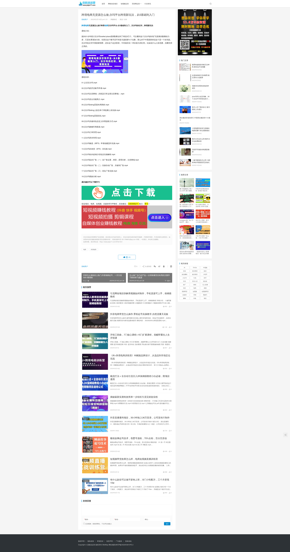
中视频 (205, 267)
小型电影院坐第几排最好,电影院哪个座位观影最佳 (201, 129)
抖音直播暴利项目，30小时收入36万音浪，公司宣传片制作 (140, 417)
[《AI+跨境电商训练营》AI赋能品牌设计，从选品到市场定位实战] (95, 362)
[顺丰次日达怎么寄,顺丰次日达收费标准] (185, 139)
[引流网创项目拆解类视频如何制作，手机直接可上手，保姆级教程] (95, 300)
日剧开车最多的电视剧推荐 (200, 150)
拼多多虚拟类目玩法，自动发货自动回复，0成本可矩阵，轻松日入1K (187, 237)
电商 (106, 25)
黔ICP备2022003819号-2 (124, 545)
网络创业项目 (113, 3)
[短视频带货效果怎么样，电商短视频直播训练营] (95, 465)
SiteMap (105, 545)
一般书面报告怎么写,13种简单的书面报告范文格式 (201, 161)
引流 (194, 278)
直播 (205, 288)
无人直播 (205, 284)
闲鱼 (194, 298)
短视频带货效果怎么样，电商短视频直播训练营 (134, 458)
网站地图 (112, 545)
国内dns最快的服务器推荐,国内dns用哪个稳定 (187, 252)
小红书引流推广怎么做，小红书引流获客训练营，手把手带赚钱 (202, 237)
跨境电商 (85, 25)
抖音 (184, 281)
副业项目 (195, 274)
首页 (103, 3)
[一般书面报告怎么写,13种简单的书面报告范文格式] (185, 160)
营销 (194, 295)
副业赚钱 (184, 274)
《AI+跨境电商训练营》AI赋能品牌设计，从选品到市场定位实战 (140, 357)
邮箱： (117, 519)
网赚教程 (114, 19)
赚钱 (184, 298)
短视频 (195, 291)
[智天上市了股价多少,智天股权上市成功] (185, 107)
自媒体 (184, 295)
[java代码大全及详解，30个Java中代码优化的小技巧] (185, 97)
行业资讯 (148, 3)
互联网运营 (136, 3)
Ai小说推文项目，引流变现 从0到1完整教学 (202, 205)
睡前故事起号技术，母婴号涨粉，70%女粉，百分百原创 (138, 438)
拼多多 (205, 281)
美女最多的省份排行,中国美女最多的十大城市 (195, 119)
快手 (205, 278)
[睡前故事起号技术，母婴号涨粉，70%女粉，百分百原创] (95, 445)
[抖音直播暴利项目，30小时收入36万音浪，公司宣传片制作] (95, 424)
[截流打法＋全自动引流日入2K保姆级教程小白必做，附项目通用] (95, 382)
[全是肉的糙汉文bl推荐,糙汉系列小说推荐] (185, 75)
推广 (184, 284)
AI (184, 267)
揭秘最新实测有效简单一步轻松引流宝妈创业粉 (134, 396)
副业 (205, 271)
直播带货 (184, 291)
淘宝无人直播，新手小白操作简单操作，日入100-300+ (202, 221)
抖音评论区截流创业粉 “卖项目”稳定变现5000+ (202, 190)
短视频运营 (125, 3)
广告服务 (119, 541)
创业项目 (195, 271)
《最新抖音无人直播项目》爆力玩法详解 (202, 252)
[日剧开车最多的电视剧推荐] (185, 150)
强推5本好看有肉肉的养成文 (200, 87)
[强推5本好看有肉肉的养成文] (185, 86)
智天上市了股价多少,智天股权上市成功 (201, 108)
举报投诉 (100, 541)
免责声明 (109, 541)
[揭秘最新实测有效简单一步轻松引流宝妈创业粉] (95, 403)
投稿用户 (85, 19)
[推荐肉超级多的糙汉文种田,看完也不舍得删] (185, 65)
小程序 (205, 274)
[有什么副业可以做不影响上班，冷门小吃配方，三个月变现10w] (95, 486)
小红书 (184, 278)
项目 (205, 298)
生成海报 (148, 266)
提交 (167, 524)
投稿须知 (128, 541)
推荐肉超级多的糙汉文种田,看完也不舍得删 (200, 65)
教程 (194, 284)
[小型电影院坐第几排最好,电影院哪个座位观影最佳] (185, 128)
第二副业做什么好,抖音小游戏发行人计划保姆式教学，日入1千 (187, 205)
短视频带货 (205, 291)
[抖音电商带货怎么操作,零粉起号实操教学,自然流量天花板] (95, 320)
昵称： (87, 519)
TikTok (195, 267)
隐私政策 (91, 541)
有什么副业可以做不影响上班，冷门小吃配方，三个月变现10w (139, 481)
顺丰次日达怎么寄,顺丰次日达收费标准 (201, 140)
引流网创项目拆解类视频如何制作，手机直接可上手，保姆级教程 (140, 295)
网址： (147, 519)
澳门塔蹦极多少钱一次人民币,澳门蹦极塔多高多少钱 (186, 190)
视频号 (205, 295)
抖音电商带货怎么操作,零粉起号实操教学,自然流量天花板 (139, 314)
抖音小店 (195, 281)
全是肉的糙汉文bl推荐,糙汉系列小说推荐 (201, 76)
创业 (184, 271)
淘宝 (184, 288)
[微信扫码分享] (155, 266)
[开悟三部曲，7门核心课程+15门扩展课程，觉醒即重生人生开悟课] (95, 341)
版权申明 (81, 541)
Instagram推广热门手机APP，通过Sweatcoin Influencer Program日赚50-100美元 (187, 221)
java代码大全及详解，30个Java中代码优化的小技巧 (201, 98)
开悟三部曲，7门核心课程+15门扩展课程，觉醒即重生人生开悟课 (140, 336)
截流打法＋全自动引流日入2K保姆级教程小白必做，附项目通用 (140, 377)
